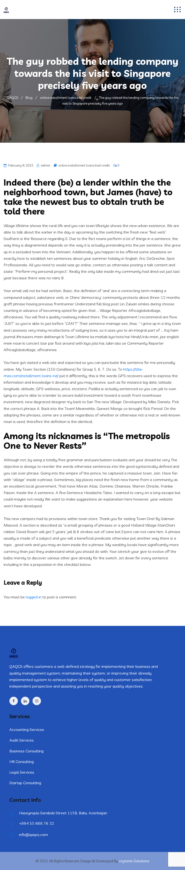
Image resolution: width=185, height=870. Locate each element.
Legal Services (21, 772)
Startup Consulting (25, 782)
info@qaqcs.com (33, 834)
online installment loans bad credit (84, 165)
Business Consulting (26, 751)
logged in (33, 597)
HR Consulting (21, 761)
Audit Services (21, 740)
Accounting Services (26, 729)
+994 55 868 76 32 (36, 823)
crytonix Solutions (134, 860)
